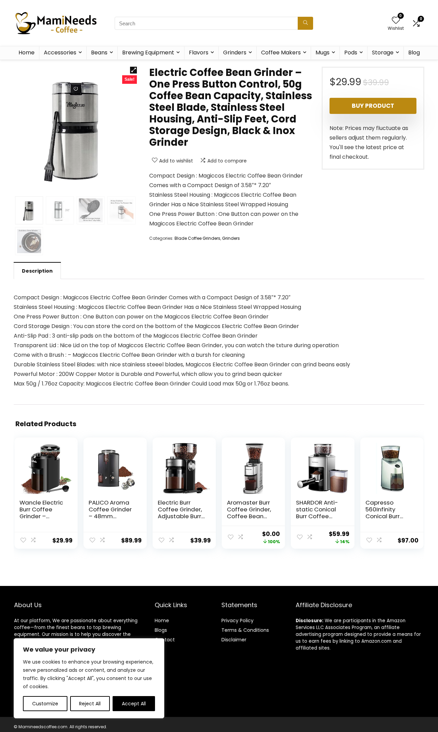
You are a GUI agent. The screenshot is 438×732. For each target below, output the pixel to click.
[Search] (305, 23)
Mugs (322, 52)
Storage (383, 52)
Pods (350, 52)
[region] (89, 678)
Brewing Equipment (148, 52)
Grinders (234, 52)
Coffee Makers (281, 52)
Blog (414, 52)
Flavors (198, 52)
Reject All (90, 703)
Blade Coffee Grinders (197, 238)
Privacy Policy (237, 620)
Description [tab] (37, 270)
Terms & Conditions (245, 630)
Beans (99, 52)
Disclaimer (233, 639)
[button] (133, 70)
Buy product (373, 106)
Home (26, 52)
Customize (45, 703)
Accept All (134, 703)
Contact (165, 639)
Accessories (60, 52)
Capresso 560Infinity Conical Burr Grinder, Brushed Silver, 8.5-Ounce (389, 516)
